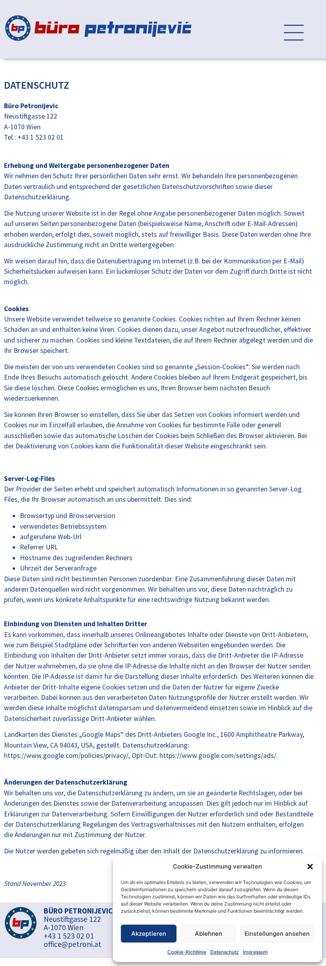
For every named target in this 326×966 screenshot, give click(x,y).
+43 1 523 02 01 (69, 936)
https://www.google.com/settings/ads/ (217, 755)
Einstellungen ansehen (277, 933)
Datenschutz (224, 952)
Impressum (255, 952)
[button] (310, 867)
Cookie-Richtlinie (186, 952)
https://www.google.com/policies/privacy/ (66, 755)
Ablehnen (208, 933)
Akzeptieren (148, 933)
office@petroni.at (72, 944)
